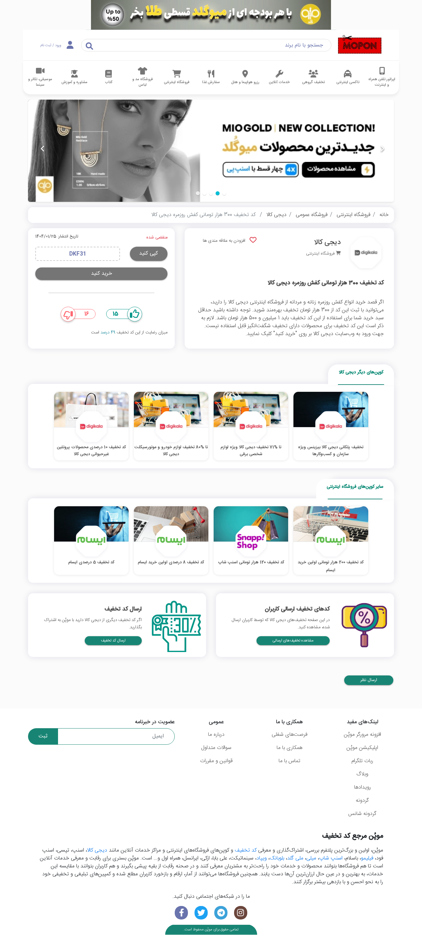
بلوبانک (277, 858)
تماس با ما (289, 761)
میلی (311, 858)
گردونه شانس (362, 813)
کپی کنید (148, 253)
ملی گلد (295, 858)
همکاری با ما (289, 747)
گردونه (362, 800)
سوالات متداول (216, 747)
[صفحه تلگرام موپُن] (221, 912)
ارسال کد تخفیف (113, 641)
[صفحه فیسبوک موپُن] (181, 912)
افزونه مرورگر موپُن (362, 734)
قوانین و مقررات (216, 761)
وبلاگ (362, 774)
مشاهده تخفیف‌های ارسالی (293, 641)
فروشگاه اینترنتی (353, 214)
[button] (224, 193)
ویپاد (261, 858)
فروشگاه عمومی (311, 214)
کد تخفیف (245, 850)
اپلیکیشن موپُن (362, 747)
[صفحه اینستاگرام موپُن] (241, 912)
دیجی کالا (276, 214)
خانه (384, 214)
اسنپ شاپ (331, 858)
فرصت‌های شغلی (289, 734)
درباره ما (216, 734)
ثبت (43, 736)
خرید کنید (101, 273)
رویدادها (362, 787)
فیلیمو (367, 858)
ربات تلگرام (362, 761)
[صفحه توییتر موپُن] (201, 912)
